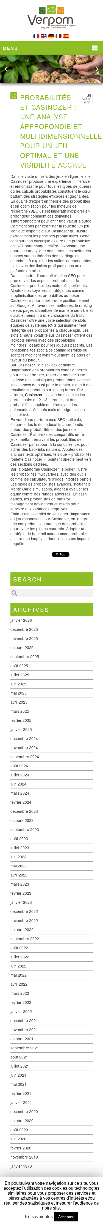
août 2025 (19, 665)
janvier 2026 (21, 620)
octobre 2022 (22, 929)
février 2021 (20, 1093)
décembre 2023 (24, 811)
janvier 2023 (21, 902)
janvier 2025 (21, 729)
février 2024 (20, 802)
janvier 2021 (21, 1102)
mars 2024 (19, 793)
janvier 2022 (21, 1011)
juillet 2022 (19, 956)
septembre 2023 (24, 829)
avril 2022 (18, 984)
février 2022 (20, 1002)
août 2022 (19, 947)
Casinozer (26, 365)
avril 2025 (18, 702)
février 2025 (20, 720)
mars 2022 (19, 993)
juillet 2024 (19, 775)
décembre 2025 (24, 629)
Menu (10, 48)
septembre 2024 (24, 756)
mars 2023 (19, 884)
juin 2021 (18, 1075)
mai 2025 (18, 693)
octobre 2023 (22, 820)
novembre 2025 (24, 638)
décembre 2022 (24, 911)
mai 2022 (18, 975)
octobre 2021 (22, 1038)
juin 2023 (18, 856)
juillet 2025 (19, 674)
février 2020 (20, 1148)
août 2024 (19, 765)
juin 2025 (18, 684)
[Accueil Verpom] (51, 32)
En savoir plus (39, 1216)
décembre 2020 (24, 1111)
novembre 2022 (24, 920)
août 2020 (19, 1129)
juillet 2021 (19, 1066)
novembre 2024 (24, 747)
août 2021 (19, 1057)
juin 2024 (18, 784)
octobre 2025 (22, 647)
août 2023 (19, 838)
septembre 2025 (24, 656)
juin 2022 (18, 966)
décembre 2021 (24, 1020)
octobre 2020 (22, 1120)
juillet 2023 (19, 847)
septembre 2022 (24, 938)
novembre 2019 (24, 1157)
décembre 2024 (24, 738)
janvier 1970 (21, 1166)
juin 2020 (18, 1138)
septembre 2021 (24, 1047)
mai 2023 (18, 866)
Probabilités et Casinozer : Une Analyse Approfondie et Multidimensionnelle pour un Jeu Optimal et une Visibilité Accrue (61, 131)
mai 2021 (18, 1084)
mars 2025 (19, 711)
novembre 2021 (24, 1029)
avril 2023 (18, 875)
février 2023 (20, 893)
